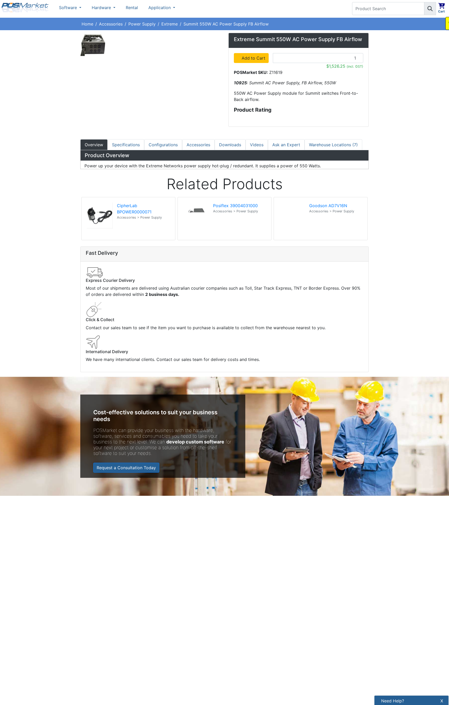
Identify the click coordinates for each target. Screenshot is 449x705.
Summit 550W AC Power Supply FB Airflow (226, 24)
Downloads (230, 144)
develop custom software (195, 441)
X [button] (441, 700)
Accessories (111, 24)
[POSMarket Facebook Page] (231, 619)
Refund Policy (167, 630)
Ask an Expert (286, 144)
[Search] (430, 8)
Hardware (102, 7)
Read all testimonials (104, 553)
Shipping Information (174, 612)
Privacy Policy (168, 621)
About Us (163, 595)
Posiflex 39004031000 (235, 205)
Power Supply (142, 24)
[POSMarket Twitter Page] (239, 619)
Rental (132, 7)
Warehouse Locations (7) (333, 144)
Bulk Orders (165, 639)
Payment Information (174, 604)
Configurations (163, 144)
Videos (256, 144)
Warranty (163, 674)
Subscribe (313, 606)
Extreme (169, 24)
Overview (94, 144)
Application (160, 7)
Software (68, 7)
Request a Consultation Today (126, 467)
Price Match (166, 666)
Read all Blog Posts (251, 555)
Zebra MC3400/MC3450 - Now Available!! (291, 518)
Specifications (126, 144)
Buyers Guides (168, 657)
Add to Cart (254, 58)
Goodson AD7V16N (328, 205)
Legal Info (164, 648)
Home (87, 24)
